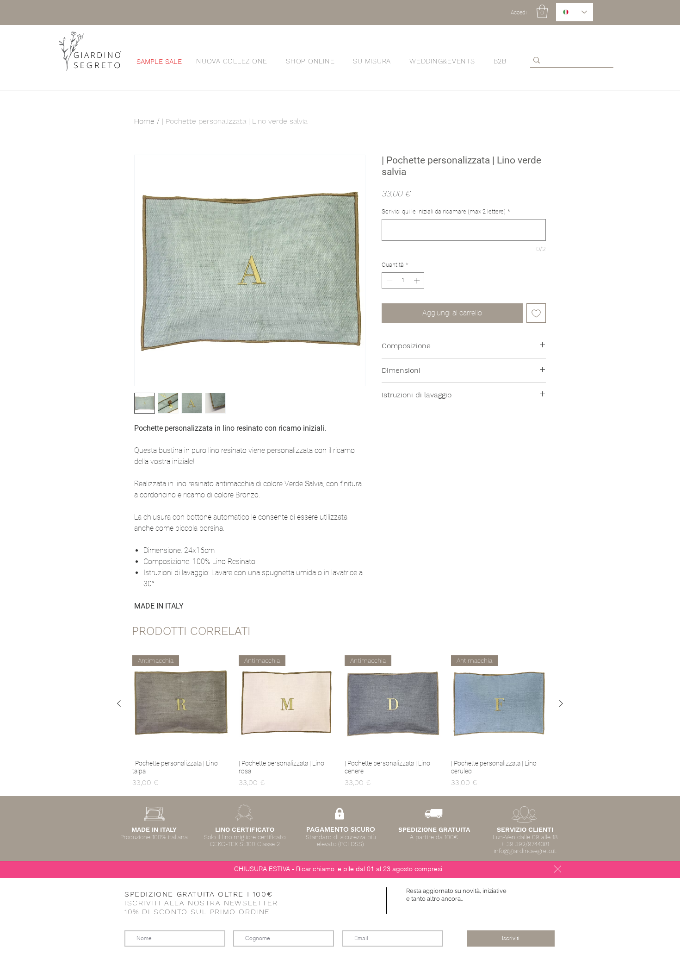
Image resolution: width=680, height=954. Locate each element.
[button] (557, 869)
